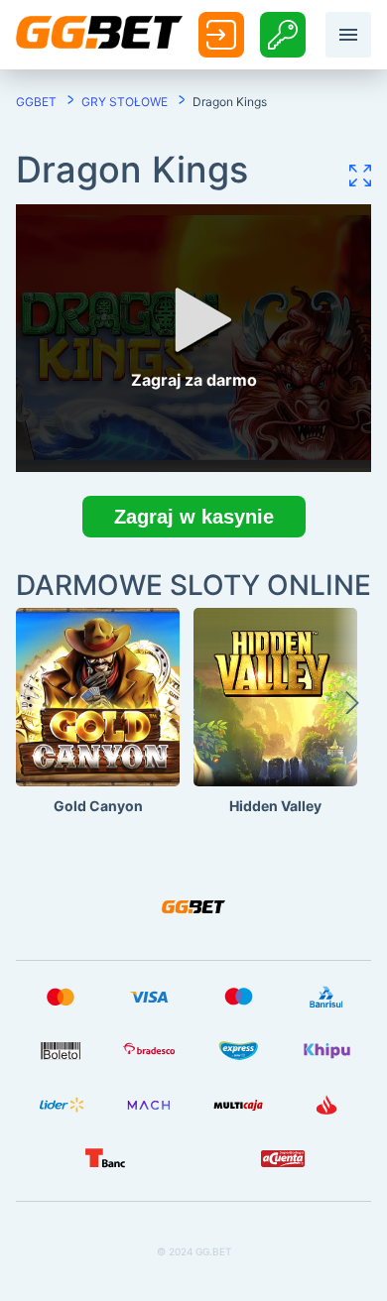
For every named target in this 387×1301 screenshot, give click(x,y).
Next (352, 712)
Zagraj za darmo (98, 739)
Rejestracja (283, 34)
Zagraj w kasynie (194, 517)
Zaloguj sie (221, 35)
